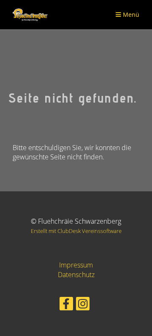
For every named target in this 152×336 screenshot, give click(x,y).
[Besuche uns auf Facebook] (66, 305)
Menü (130, 15)
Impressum (76, 265)
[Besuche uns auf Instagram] (83, 305)
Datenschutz (76, 274)
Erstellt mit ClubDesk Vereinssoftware (76, 231)
